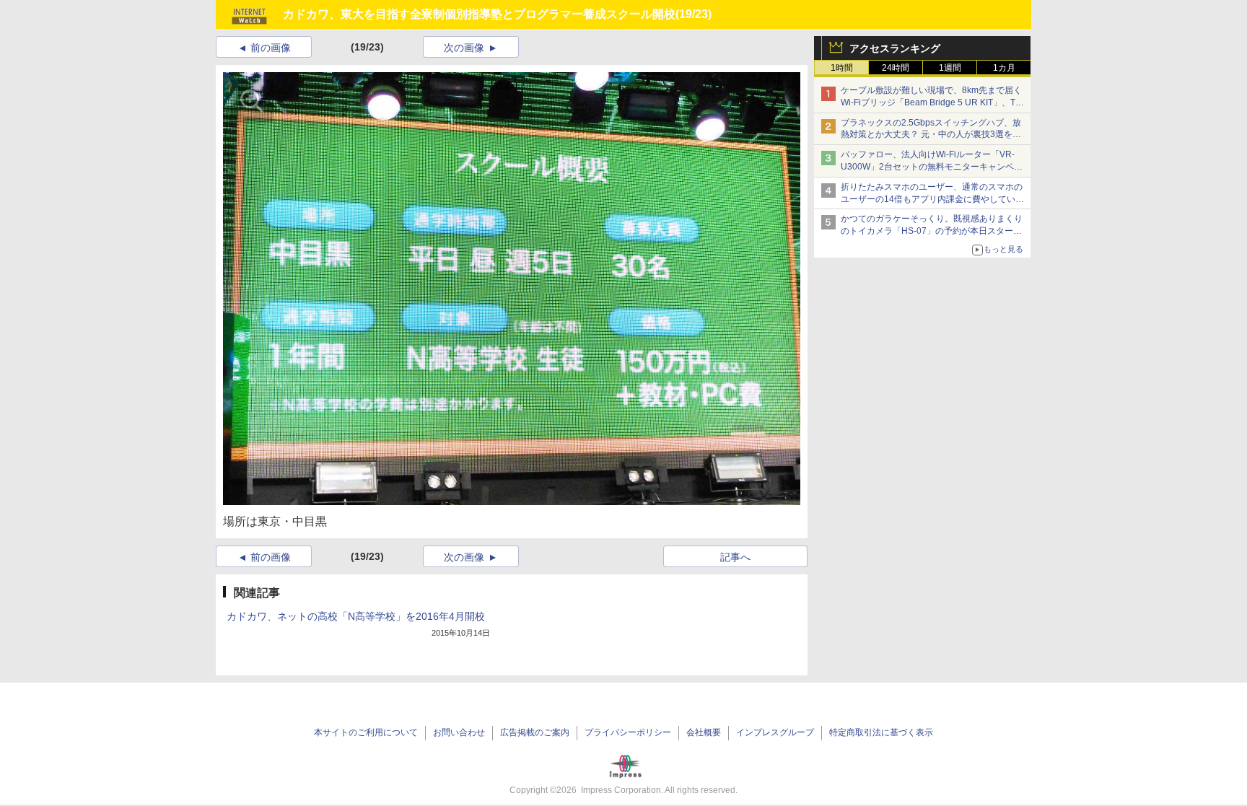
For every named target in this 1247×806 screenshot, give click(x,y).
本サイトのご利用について (366, 732)
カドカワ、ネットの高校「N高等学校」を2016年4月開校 (356, 616)
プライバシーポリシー (628, 732)
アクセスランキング (894, 48)
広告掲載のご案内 (534, 732)
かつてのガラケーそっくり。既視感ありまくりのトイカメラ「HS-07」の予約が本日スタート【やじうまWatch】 (932, 231)
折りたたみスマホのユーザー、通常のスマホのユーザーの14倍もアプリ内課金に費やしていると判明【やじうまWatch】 (932, 199)
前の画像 (270, 47)
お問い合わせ (459, 732)
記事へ (735, 557)
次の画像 (464, 47)
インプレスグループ (775, 732)
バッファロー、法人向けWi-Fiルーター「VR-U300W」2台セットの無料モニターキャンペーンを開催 (932, 166)
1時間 (842, 68)
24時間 (895, 68)
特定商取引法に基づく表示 (881, 732)
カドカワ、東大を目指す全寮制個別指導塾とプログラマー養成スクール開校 (479, 14)
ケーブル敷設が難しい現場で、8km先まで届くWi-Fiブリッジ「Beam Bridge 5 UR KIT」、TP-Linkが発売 (932, 102)
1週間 (950, 68)
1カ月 (1004, 68)
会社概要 (703, 732)
